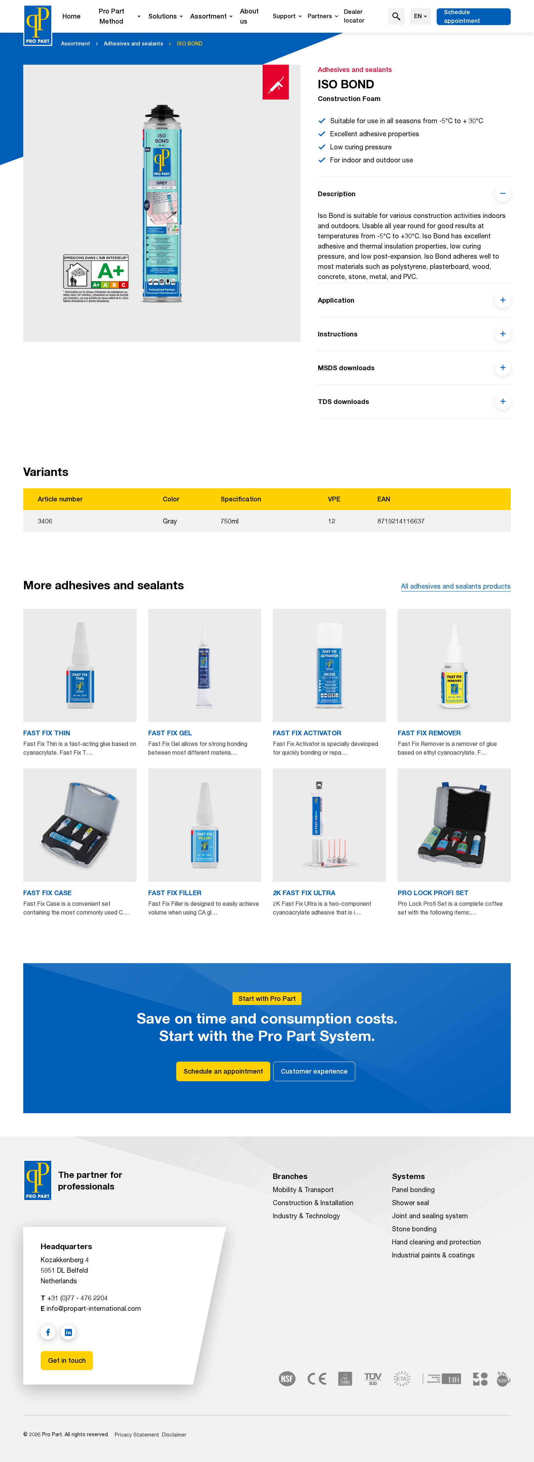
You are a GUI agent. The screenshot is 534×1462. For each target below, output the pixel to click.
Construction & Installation (313, 1203)
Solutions (162, 16)
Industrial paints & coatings (433, 1255)
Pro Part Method (111, 16)
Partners (320, 16)
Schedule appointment (462, 16)
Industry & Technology (306, 1216)
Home (71, 16)
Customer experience (314, 1071)
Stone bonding (414, 1229)
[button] (396, 16)
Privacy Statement (137, 1434)
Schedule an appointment (223, 1071)
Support (284, 16)
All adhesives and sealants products (456, 586)
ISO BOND (189, 44)
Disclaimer (174, 1434)
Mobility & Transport (303, 1190)
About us (249, 16)
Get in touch (67, 1360)
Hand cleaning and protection (436, 1242)
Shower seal (410, 1203)
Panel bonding (413, 1190)
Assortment (208, 16)
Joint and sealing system (430, 1216)
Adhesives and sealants (133, 44)
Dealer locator (354, 16)
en (418, 16)
